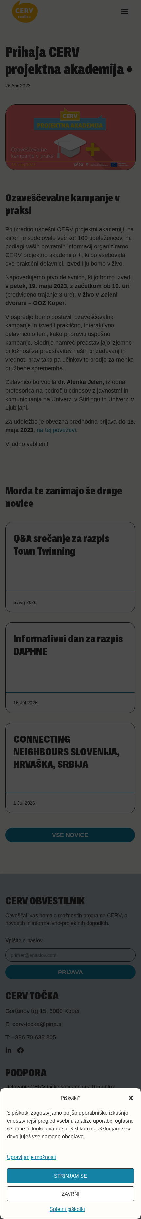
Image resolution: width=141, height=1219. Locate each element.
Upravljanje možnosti (31, 1157)
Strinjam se (70, 1176)
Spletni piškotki (67, 1209)
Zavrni (70, 1194)
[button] (131, 1098)
